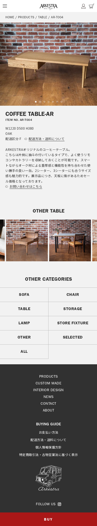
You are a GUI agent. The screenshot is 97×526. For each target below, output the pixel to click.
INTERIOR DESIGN (48, 390)
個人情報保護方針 (48, 447)
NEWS (49, 397)
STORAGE (72, 308)
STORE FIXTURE (72, 322)
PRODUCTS (26, 17)
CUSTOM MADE (49, 383)
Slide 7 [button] (61, 102)
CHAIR (73, 294)
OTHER (24, 337)
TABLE (42, 17)
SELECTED (73, 337)
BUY (48, 519)
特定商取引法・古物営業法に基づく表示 (48, 454)
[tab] (36, 102)
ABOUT (48, 410)
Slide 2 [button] (40, 102)
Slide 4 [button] (48, 102)
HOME (9, 17)
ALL (24, 351)
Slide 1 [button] (36, 102)
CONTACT (48, 403)
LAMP (24, 322)
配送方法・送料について (48, 439)
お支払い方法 (48, 432)
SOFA (24, 294)
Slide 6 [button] (57, 102)
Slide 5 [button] (53, 102)
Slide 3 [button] (44, 102)
